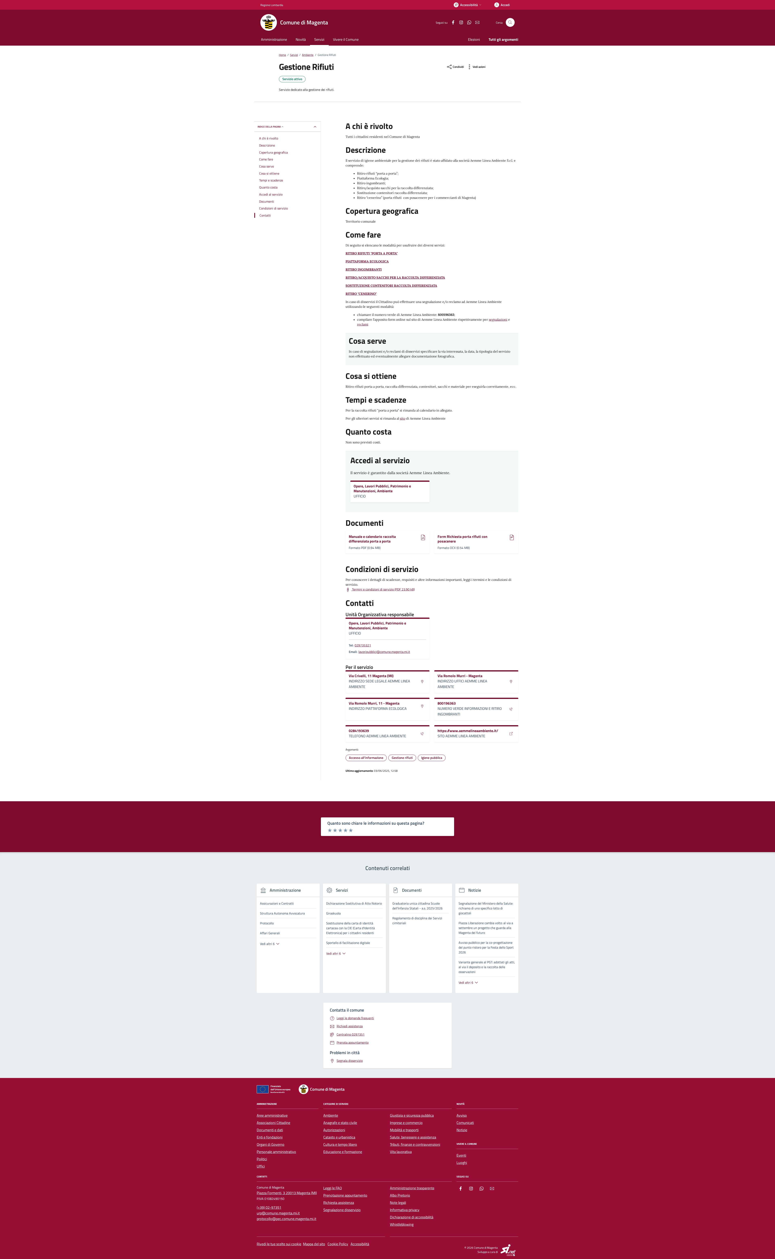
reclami (362, 324)
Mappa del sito (314, 1244)
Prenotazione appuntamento (345, 1195)
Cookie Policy (338, 1244)
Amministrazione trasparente (412, 1188)
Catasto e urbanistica (339, 1137)
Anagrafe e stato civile (340, 1122)
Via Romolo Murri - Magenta (460, 675)
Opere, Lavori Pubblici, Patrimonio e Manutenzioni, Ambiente (382, 488)
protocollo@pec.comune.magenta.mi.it (286, 1218)
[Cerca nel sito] (510, 22)
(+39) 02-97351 (269, 1207)
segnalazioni (498, 319)
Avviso (462, 1115)
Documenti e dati (270, 1130)
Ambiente (330, 1115)
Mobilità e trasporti (404, 1130)
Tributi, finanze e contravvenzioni (415, 1144)
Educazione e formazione (342, 1151)
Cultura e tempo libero (340, 1144)
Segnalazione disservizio (342, 1210)
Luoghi (462, 1162)
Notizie (462, 1130)
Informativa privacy (404, 1210)
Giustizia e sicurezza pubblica (412, 1115)
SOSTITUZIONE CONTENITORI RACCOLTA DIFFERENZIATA (391, 286)
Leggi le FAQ (332, 1188)
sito (402, 418)
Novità (301, 39)
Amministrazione (274, 39)
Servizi (319, 39)
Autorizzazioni (334, 1130)
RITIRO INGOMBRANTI (364, 269)
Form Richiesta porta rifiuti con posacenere (462, 539)
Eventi (461, 1155)
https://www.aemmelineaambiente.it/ (468, 730)
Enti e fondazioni (270, 1137)
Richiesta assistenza (338, 1202)
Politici (262, 1159)
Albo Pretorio (400, 1195)
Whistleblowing (402, 1224)
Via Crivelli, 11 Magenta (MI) (371, 675)
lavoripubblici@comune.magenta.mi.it (384, 651)
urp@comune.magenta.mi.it (278, 1213)
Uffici (261, 1166)
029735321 (363, 645)
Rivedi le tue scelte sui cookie (279, 1244)
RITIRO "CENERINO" (361, 294)
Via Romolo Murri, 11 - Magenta (374, 703)
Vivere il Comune (346, 39)
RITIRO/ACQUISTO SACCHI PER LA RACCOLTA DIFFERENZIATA (395, 277)
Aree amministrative (272, 1115)
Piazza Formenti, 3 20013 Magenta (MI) (287, 1193)
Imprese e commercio (406, 1122)
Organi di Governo (270, 1144)
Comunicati (465, 1122)
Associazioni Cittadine (273, 1122)
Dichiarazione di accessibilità (411, 1217)
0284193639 (359, 730)
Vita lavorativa (401, 1151)
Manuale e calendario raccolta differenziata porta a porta (372, 539)
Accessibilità (360, 1244)
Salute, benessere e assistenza (413, 1137)
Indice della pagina (269, 127)
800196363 (447, 703)
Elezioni (474, 39)
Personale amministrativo (276, 1151)
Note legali (398, 1202)
